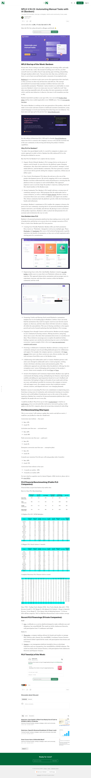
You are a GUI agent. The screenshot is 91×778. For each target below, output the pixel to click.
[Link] (19, 64)
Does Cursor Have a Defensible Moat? (32, 739)
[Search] (71, 3)
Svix (25, 624)
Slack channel (52, 195)
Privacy (45, 768)
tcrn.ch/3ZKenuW (57, 662)
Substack (39, 775)
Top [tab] (23, 715)
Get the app (52, 771)
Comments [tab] (24, 699)
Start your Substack (42, 771)
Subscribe (80, 3)
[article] (45, 723)
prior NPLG (27, 478)
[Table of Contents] (1, 389)
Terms (49, 768)
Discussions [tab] (31, 715)
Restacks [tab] (30, 699)
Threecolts (27, 635)
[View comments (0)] (27, 21)
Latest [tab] (26, 715)
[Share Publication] (74, 3)
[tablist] (27, 699)
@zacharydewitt (52, 402)
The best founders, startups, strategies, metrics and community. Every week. (38, 732)
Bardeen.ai (24, 80)
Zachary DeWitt (27, 16)
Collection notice (54, 768)
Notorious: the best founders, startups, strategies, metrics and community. (38, 723)
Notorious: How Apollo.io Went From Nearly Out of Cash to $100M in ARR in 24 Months (39, 720)
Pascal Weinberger (60, 138)
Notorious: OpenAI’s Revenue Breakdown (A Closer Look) (38, 730)
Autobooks (36, 231)
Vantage (26, 644)
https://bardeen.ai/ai (54, 112)
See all (24, 748)
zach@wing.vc (25, 404)
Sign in (87, 3)
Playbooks (27, 231)
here (51, 370)
